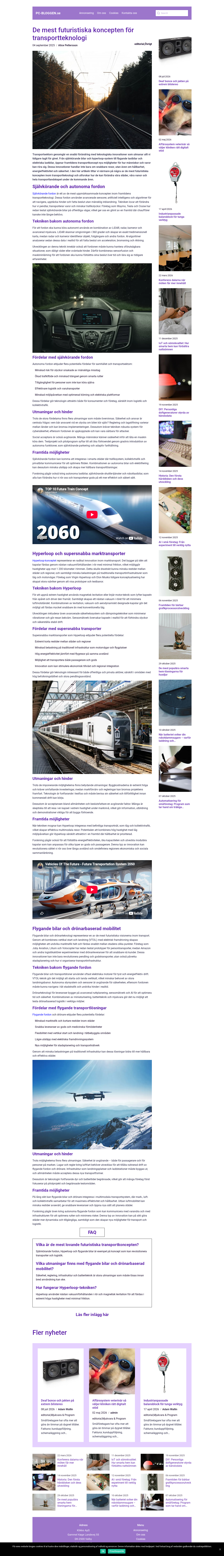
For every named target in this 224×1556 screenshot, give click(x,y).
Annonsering (86, 13)
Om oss (101, 13)
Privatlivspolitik (117, 1551)
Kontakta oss (129, 13)
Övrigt (148, 44)
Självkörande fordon (44, 193)
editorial (139, 44)
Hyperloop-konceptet (44, 560)
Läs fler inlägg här (92, 1314)
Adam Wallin (65, 1409)
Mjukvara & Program (63, 1415)
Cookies (113, 13)
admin (114, 1412)
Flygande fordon (41, 1014)
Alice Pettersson (68, 45)
